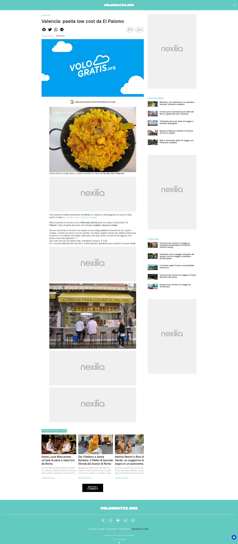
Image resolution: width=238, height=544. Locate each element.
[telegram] (61, 31)
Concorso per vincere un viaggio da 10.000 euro (175, 286)
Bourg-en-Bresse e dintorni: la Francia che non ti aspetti (176, 132)
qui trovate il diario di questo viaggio (79, 217)
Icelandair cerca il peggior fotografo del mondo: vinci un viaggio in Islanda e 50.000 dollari (177, 256)
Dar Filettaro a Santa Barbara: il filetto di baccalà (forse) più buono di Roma (95, 460)
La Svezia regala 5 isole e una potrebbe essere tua (177, 266)
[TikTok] (124, 519)
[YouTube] (117, 519)
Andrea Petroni (48, 36)
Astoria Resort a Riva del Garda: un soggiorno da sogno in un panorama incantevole (130, 460)
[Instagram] (109, 519)
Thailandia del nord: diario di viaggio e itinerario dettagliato (176, 122)
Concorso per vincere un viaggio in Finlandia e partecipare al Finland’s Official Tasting (175, 245)
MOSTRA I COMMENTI (92, 488)
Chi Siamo (93, 529)
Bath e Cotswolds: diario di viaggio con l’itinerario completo (177, 141)
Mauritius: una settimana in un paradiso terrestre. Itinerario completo (177, 103)
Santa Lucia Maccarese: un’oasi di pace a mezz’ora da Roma (58, 460)
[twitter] (49, 31)
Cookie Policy (124, 529)
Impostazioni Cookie (140, 529)
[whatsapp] (55, 31)
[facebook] (44, 31)
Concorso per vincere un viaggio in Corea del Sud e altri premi (178, 276)
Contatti (101, 529)
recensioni (46, 15)
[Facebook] (102, 519)
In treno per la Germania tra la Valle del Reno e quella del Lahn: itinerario (177, 113)
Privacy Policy (111, 529)
